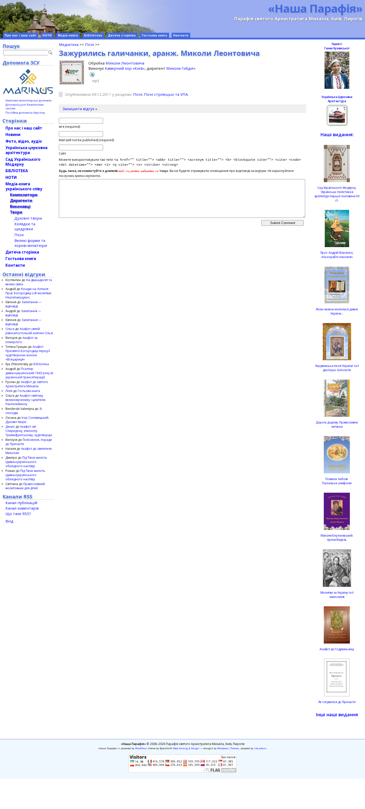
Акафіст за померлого (21, 340)
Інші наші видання (337, 714)
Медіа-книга (68, 35)
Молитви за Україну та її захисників (337, 594)
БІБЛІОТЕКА (16, 170)
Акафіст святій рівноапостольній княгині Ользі (29, 331)
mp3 (95, 80)
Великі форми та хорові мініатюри (30, 243)
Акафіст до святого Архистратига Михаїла (26, 384)
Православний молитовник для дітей (25, 486)
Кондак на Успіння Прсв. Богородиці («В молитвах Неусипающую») (28, 293)
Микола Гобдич (180, 68)
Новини (12, 134)
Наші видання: (337, 134)
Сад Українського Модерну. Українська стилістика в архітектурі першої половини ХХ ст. (337, 194)
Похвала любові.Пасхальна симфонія (337, 481)
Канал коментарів (22, 508)
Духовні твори (28, 218)
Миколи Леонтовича (125, 63)
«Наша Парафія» (315, 8)
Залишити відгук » (80, 108)
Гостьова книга (154, 35)
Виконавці (20, 206)
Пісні (89, 44)
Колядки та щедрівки (24, 226)
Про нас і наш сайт (20, 35)
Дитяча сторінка (122, 35)
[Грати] (92, 74)
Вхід (9, 520)
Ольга (9, 329)
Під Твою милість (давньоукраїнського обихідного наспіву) (26, 461)
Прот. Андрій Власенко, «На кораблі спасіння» (336, 255)
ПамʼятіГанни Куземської (336, 46)
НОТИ (47, 35)
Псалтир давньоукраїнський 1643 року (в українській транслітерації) (29, 373)
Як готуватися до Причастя (337, 702)
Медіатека (68, 44)
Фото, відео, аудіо (23, 141)
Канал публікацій (21, 502)
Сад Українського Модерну (22, 162)
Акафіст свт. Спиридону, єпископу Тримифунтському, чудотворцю (28, 430)
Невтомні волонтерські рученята (28, 100)
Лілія (8, 391)
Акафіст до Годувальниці (337, 649)
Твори (16, 212)
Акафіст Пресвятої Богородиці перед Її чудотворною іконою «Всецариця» (27, 353)
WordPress (141, 748)
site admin (260, 748)
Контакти (180, 35)
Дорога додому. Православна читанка (337, 424)
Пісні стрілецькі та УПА (166, 94)
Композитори (23, 194)
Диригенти (21, 200)
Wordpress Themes (228, 748)
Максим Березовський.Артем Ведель (337, 537)
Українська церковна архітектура (26, 150)
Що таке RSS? (18, 513)
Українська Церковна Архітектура (336, 99)
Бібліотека (93, 35)
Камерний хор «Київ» (125, 68)
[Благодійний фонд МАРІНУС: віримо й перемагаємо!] (28, 81)
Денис (10, 426)
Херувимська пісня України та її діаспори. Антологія (337, 368)
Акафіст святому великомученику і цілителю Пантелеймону (25, 399)
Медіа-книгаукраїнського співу (23, 186)
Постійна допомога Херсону (25, 112)
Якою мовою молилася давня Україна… (337, 311)
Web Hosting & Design (186, 748)
